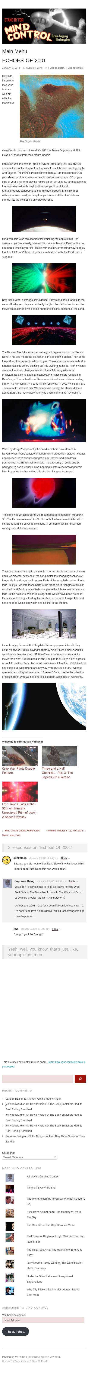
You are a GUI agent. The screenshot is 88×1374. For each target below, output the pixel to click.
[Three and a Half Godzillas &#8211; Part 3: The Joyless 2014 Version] (59, 756)
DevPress (55, 1356)
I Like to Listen (56, 67)
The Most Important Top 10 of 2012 (66, 830)
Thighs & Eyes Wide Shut (41, 1187)
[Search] (80, 1079)
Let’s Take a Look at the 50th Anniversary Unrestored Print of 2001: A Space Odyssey (19, 810)
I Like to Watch (74, 67)
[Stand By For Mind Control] (44, 28)
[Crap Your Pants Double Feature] (20, 756)
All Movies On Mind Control (43, 1176)
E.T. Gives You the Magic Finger (42, 1098)
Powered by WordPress (14, 1356)
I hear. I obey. (15, 1331)
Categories (8, 1153)
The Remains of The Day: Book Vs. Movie (51, 1225)
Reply (64, 858)
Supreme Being (34, 67)
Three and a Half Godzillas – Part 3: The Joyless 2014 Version (57, 772)
